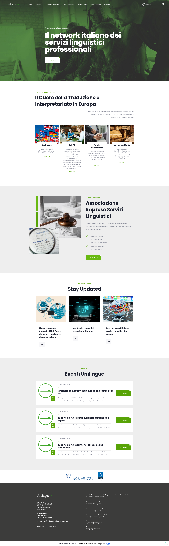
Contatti (107, 5)
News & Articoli (96, 5)
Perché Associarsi (53, 5)
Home (30, 5)
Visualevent (52, 526)
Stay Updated (84, 289)
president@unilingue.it (93, 504)
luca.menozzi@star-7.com (95, 511)
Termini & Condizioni (44, 517)
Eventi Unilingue (84, 373)
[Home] (13, 4)
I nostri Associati (68, 5)
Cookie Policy (42, 515)
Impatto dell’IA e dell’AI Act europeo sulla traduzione (80, 446)
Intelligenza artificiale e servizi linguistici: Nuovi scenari (84, 331)
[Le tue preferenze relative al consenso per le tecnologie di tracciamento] (166, 543)
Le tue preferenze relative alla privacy (92, 544)
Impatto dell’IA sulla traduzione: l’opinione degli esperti (116, 331)
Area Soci (148, 4)
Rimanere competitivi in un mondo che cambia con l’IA (85, 392)
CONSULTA (93, 257)
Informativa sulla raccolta (67, 544)
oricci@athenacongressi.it (95, 517)
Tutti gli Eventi (82, 5)
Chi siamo (39, 5)
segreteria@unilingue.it (94, 523)
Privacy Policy (42, 513)
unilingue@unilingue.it (93, 529)
